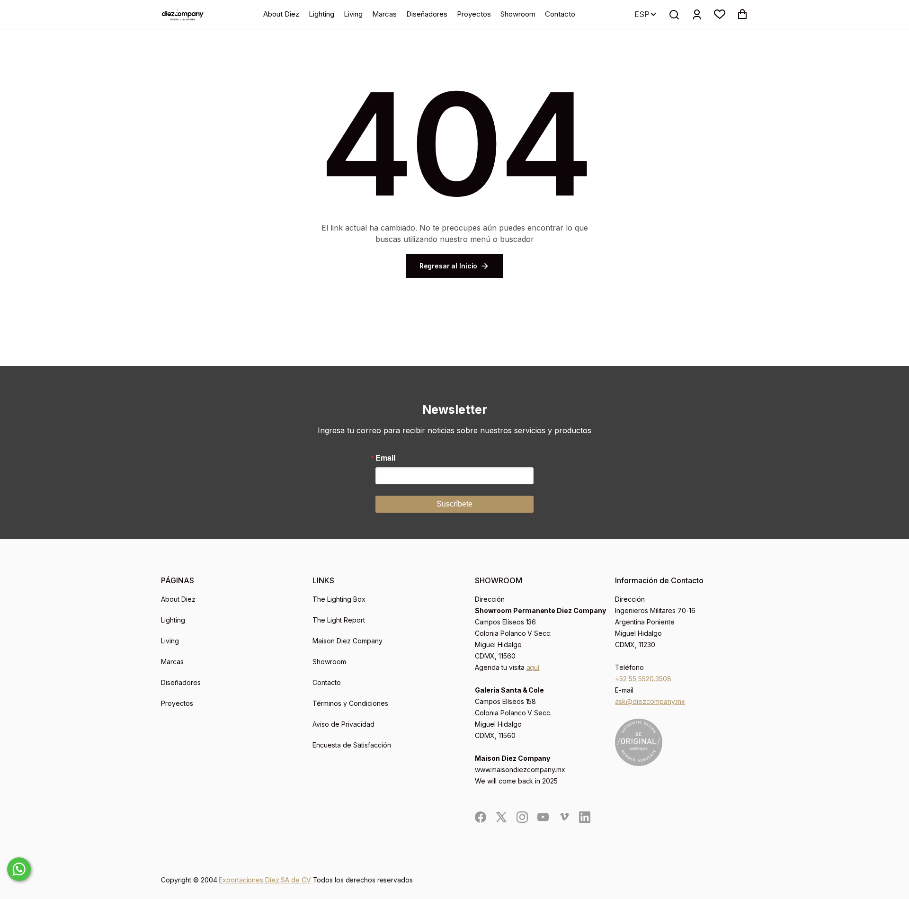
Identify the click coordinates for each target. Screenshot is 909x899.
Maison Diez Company (347, 641)
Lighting (321, 13)
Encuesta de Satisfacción (351, 745)
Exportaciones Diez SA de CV (265, 880)
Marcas (384, 13)
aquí (533, 667)
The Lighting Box (338, 599)
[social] (480, 817)
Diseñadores (426, 13)
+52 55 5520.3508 (643, 679)
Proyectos (474, 13)
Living (353, 13)
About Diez (281, 13)
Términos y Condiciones (350, 703)
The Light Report (338, 620)
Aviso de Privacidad (343, 724)
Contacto (560, 13)
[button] (719, 14)
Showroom (517, 13)
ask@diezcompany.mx (650, 701)
